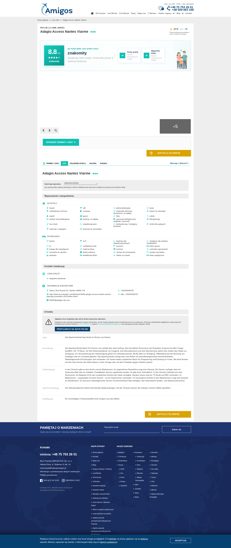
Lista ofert (55, 20)
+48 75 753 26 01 (84, 324)
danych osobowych (108, 542)
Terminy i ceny (52, 163)
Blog (178, 13)
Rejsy (133, 13)
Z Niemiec (152, 13)
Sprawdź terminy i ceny (59, 142)
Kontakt (188, 13)
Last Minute (112, 13)
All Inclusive (100, 13)
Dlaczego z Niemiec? (179, 163)
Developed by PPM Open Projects (52, 490)
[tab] (51, 163)
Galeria (93, 163)
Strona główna (42, 20)
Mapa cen (142, 13)
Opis (64, 163)
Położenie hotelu (78, 163)
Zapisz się (176, 429)
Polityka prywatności (48, 475)
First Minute (124, 13)
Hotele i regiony (165, 13)
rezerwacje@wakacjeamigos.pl (109, 324)
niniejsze (144, 539)
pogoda (103, 163)
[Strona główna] (56, 8)
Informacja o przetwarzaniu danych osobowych (60, 471)
